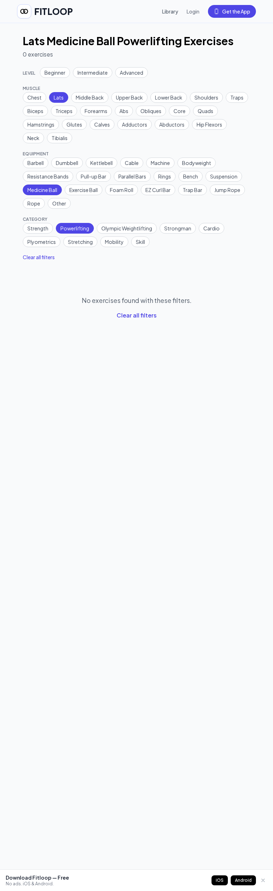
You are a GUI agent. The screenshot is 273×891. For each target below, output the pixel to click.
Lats (59, 97)
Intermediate (92, 72)
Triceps (64, 111)
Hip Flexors (209, 124)
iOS (220, 880)
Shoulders (206, 97)
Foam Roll (121, 190)
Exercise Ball (83, 190)
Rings (164, 176)
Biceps (35, 111)
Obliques (150, 111)
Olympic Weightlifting (126, 228)
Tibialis (60, 138)
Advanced (131, 72)
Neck (33, 138)
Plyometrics (41, 242)
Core (179, 111)
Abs (123, 111)
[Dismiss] (263, 880)
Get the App (236, 11)
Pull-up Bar (93, 176)
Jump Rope (227, 190)
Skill (140, 242)
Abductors (171, 124)
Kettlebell (101, 163)
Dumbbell (67, 163)
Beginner (54, 72)
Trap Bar (192, 190)
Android (243, 880)
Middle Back (90, 97)
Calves (102, 124)
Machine (160, 163)
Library (170, 11)
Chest (34, 97)
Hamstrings (40, 124)
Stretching (80, 242)
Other (59, 203)
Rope (33, 203)
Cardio (211, 228)
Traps (236, 97)
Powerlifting (74, 228)
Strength (37, 228)
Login (193, 11)
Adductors (134, 124)
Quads (205, 111)
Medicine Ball (42, 190)
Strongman (177, 228)
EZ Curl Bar (158, 190)
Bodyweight (196, 163)
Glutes (74, 124)
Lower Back (168, 97)
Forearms (96, 111)
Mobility (114, 242)
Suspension (223, 176)
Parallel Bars (132, 176)
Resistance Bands (48, 176)
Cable (132, 163)
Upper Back (129, 97)
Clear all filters (39, 257)
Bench (190, 176)
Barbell (35, 163)
